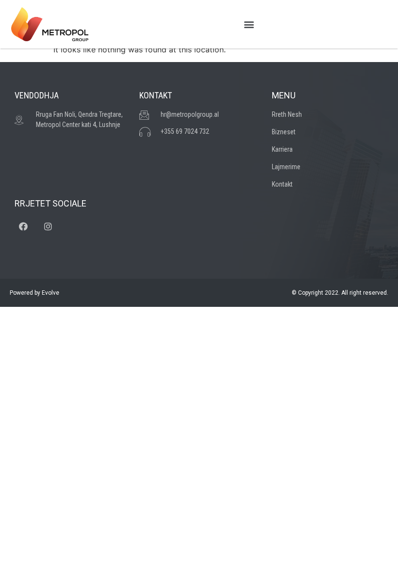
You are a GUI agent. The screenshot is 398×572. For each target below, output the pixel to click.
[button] (249, 24)
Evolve (50, 292)
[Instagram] (48, 226)
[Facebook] (23, 226)
